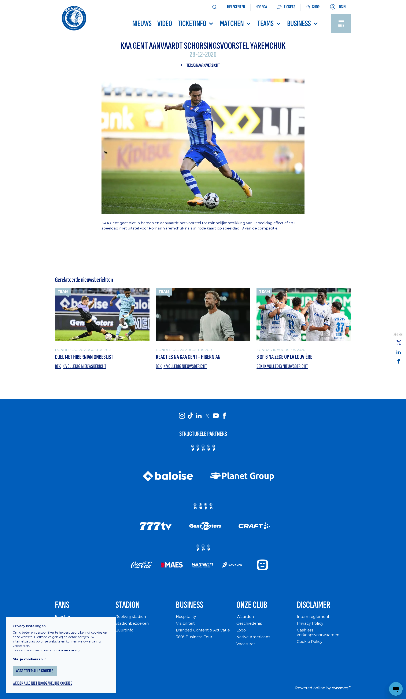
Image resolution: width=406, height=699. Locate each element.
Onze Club (251, 605)
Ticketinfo (192, 24)
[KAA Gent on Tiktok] (190, 416)
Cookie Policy (309, 641)
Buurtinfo (124, 630)
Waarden (245, 616)
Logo (241, 630)
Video (164, 24)
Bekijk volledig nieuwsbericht (80, 366)
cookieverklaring (66, 650)
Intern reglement (313, 616)
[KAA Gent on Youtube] (216, 416)
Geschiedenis (249, 623)
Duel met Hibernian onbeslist (84, 357)
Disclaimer (313, 605)
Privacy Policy (310, 623)
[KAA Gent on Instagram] (182, 416)
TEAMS (265, 24)
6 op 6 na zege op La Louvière (284, 357)
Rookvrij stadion (130, 616)
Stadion (127, 605)
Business (299, 24)
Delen (397, 334)
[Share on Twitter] (398, 342)
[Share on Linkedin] (398, 352)
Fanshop (63, 616)
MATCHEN (232, 24)
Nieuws (142, 24)
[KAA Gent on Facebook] (224, 416)
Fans (62, 605)
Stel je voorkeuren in (30, 659)
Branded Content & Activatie (203, 630)
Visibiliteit (185, 623)
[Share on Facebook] (398, 361)
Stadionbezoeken (132, 623)
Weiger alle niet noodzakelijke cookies (42, 683)
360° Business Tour (194, 637)
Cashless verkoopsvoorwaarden (318, 632)
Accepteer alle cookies (34, 671)
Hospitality (186, 616)
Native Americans (253, 637)
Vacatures (245, 644)
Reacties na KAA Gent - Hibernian (188, 357)
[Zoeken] (214, 7)
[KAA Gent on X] (207, 416)
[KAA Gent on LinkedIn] (199, 416)
